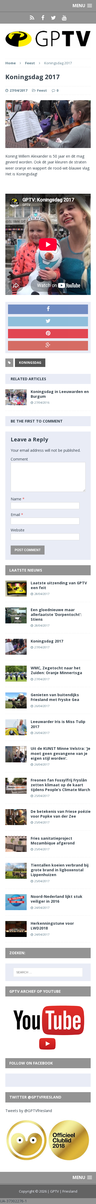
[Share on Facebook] (48, 309)
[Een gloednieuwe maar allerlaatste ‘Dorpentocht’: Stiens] (16, 620)
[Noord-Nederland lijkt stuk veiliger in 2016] (16, 907)
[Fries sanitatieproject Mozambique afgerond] (16, 848)
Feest (42, 90)
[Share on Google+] (48, 345)
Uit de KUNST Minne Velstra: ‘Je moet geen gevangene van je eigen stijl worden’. (60, 753)
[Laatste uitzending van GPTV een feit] (16, 593)
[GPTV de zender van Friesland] (48, 38)
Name (16, 498)
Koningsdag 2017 (47, 641)
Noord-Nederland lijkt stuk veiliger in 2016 (56, 899)
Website (18, 530)
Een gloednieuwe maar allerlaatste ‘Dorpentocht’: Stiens (56, 614)
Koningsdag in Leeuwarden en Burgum (60, 394)
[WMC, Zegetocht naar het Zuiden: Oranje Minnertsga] (16, 678)
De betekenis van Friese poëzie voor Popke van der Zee (61, 814)
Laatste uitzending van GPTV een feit (59, 585)
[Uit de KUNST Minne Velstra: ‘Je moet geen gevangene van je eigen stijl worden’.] (16, 759)
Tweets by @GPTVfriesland (28, 1110)
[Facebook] (42, 18)
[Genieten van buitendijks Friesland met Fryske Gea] (16, 705)
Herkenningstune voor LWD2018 (52, 926)
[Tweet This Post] (48, 321)
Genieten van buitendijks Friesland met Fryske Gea (55, 697)
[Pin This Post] (48, 334)
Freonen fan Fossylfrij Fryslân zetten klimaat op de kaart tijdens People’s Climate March (60, 785)
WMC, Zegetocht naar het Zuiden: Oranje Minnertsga (56, 670)
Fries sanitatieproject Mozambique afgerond (53, 841)
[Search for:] (48, 972)
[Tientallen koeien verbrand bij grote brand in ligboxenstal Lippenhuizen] (16, 875)
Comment (19, 459)
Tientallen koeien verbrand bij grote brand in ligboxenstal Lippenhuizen (60, 870)
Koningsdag (30, 362)
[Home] (32, 18)
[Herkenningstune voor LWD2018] (16, 933)
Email (16, 514)
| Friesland (68, 1191)
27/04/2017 (18, 90)
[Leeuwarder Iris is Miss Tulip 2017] (16, 732)
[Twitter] (53, 18)
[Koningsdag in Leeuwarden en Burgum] (16, 402)
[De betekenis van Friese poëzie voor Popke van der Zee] (16, 821)
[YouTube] (64, 18)
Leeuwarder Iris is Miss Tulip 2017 (58, 724)
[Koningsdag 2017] (16, 651)
